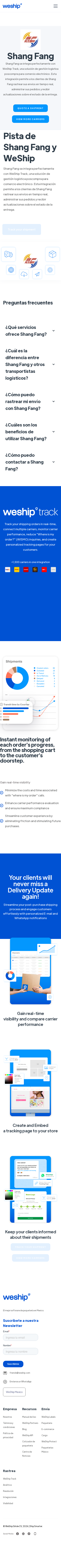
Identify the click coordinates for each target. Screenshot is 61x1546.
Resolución (8, 1491)
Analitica (7, 1484)
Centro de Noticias (27, 1453)
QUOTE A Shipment (30, 108)
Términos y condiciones (9, 1425)
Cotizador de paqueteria (28, 1443)
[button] (55, 6)
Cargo (44, 1435)
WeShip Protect (49, 1441)
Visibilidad (8, 1503)
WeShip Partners (30, 1423)
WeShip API (27, 1435)
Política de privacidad (8, 1435)
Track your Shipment (30, 1247)
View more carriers (30, 119)
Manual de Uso (29, 1416)
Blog (24, 1429)
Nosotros (7, 1416)
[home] (12, 6)
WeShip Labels (48, 1416)
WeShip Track (9, 1478)
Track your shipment (22, 229)
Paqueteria (47, 1423)
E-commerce (48, 1429)
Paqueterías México (47, 1449)
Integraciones (9, 1497)
